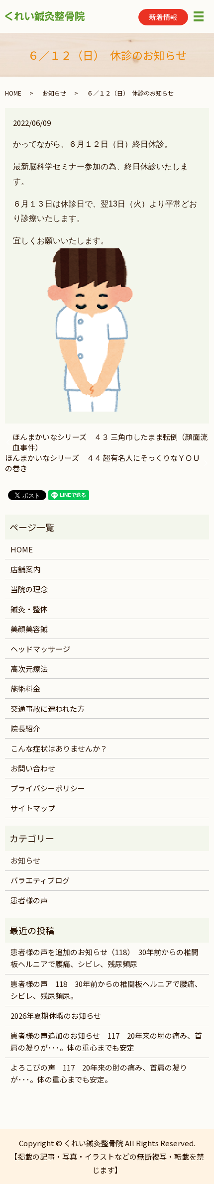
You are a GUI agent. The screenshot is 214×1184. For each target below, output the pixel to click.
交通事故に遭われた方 (47, 708)
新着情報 (163, 17)
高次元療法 (29, 668)
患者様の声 (29, 900)
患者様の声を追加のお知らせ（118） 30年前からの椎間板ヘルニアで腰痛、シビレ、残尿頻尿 (104, 958)
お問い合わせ (32, 768)
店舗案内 (25, 569)
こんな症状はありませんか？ (58, 748)
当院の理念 (29, 589)
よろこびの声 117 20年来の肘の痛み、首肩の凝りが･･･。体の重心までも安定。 (98, 1073)
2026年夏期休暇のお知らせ (55, 1015)
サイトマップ (32, 808)
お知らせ (54, 93)
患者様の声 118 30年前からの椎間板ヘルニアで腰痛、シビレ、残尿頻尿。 (106, 989)
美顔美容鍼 (29, 629)
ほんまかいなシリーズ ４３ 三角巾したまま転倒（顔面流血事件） (110, 441)
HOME (13, 93)
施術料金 (25, 688)
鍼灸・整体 (29, 609)
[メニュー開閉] (199, 16)
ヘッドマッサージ (40, 649)
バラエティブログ (40, 880)
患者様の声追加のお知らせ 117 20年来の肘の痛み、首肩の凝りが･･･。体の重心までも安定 (106, 1041)
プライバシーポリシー (47, 788)
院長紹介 (25, 728)
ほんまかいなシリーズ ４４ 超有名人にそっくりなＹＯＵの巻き (102, 462)
